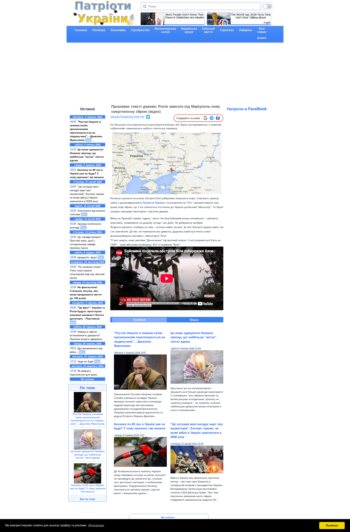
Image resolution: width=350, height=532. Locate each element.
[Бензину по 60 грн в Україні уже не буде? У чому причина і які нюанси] (87, 473)
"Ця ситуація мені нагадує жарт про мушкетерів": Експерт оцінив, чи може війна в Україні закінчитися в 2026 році (87, 194)
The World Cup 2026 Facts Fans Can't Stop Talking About (251, 16)
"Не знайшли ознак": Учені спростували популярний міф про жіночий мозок (87, 272)
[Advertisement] (175, 75)
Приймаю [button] (332, 525)
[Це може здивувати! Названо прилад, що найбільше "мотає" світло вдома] (87, 439)
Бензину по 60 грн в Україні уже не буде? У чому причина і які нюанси (87, 173)
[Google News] (205, 118)
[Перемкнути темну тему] (267, 6)
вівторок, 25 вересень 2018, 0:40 (127, 117)
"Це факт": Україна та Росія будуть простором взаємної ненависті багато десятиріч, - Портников (87, 313)
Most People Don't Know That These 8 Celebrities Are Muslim (184, 16)
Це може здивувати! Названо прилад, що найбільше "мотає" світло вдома (87, 154)
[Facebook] (217, 118)
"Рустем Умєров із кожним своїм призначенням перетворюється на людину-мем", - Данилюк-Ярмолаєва (86, 131)
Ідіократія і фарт (87, 257)
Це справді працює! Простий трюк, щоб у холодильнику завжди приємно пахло (85, 242)
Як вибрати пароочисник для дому (83, 372)
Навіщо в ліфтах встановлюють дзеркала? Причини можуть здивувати (86, 335)
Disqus (194, 319)
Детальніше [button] (96, 525)
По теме (87, 387)
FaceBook (139, 319)
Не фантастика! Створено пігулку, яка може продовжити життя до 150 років (86, 292)
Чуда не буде (85, 361)
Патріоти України (154, 202)
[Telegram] (211, 118)
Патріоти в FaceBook (247, 108)
